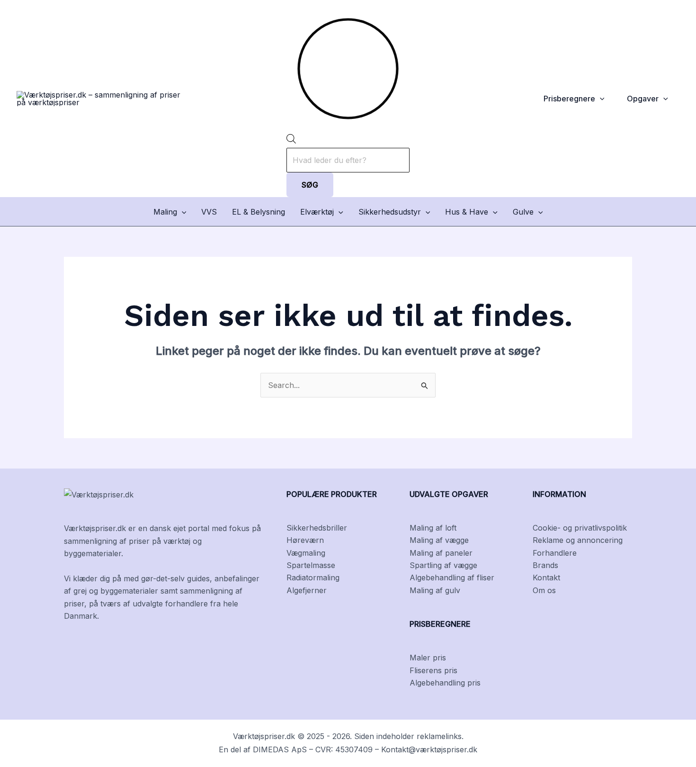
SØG (310, 184)
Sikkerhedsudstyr (389, 212)
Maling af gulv (435, 590)
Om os (544, 590)
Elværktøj (317, 212)
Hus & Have (466, 212)
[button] (600, 98)
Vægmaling (305, 553)
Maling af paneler (441, 553)
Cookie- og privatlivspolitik (580, 527)
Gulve (523, 212)
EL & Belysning (258, 212)
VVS (209, 212)
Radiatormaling (312, 577)
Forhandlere (555, 553)
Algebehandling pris (445, 682)
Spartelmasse (310, 565)
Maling (165, 212)
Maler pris (428, 657)
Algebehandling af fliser (452, 577)
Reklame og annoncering (578, 540)
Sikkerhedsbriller (316, 527)
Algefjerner (306, 590)
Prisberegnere (569, 98)
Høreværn (305, 540)
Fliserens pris (433, 670)
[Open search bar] (291, 140)
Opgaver (643, 98)
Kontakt (546, 577)
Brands (545, 565)
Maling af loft (433, 527)
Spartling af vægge (443, 565)
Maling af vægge (439, 540)
